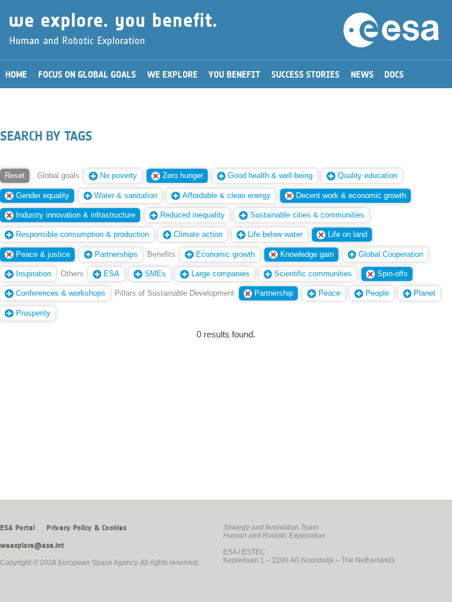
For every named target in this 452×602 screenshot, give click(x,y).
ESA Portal (17, 528)
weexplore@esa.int (32, 545)
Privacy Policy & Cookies (86, 528)
